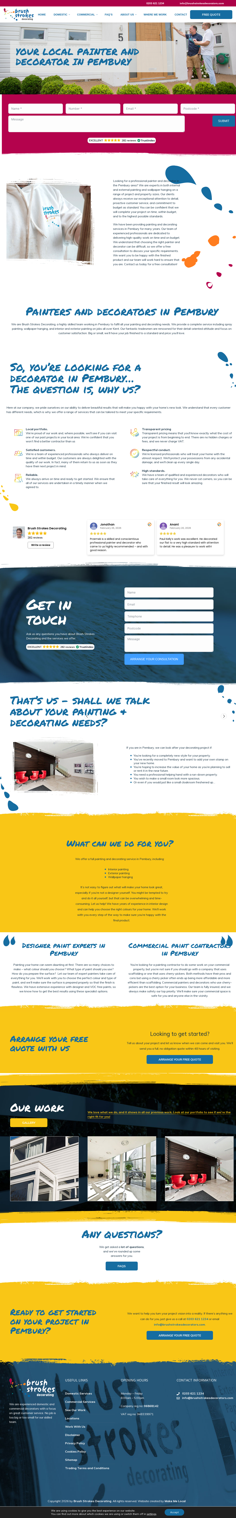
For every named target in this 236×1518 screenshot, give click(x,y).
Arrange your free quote (180, 1059)
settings (151, 1514)
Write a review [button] (40, 545)
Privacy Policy (75, 1443)
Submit (223, 121)
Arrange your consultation (154, 659)
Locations (72, 1418)
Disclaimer (72, 1435)
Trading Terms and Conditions (87, 1468)
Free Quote (211, 14)
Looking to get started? (179, 1034)
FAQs (122, 1266)
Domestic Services (78, 1393)
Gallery (28, 1122)
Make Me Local (175, 1501)
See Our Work (75, 1410)
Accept (174, 1512)
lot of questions (132, 1247)
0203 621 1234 (197, 1319)
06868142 (151, 1406)
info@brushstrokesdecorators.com (202, 3)
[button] (122, 140)
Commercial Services (80, 1402)
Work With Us (75, 1426)
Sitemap (71, 1460)
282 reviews (35, 537)
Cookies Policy (75, 1451)
